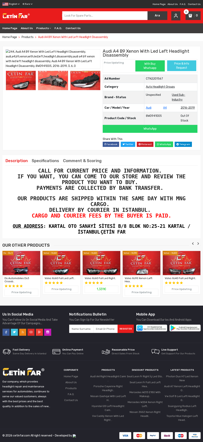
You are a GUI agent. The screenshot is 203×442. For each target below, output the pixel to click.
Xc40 (174, 253)
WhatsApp (150, 128)
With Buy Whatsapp (150, 66)
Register (126, 328)
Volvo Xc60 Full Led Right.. (100, 278)
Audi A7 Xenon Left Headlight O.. (182, 388)
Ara (157, 15)
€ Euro (26, 4)
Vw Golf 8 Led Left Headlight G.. (182, 398)
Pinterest (146, 144)
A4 (165, 107)
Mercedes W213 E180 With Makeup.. (145, 394)
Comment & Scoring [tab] (82, 160)
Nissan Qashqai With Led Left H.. (108, 398)
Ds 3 (10, 253)
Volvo (46, 253)
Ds (4, 253)
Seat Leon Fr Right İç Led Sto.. (145, 376)
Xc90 (134, 253)
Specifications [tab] (45, 160)
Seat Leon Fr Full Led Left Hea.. (145, 384)
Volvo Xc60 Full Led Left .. (60, 278)
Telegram (184, 144)
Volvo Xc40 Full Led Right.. (180, 278)
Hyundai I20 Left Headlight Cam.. (108, 408)
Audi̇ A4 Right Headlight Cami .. (108, 378)
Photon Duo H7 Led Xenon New (182, 378)
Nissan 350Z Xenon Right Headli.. (145, 414)
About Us (173, 4)
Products (42, 28)
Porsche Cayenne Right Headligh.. (108, 388)
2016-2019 (188, 107)
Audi (148, 107)
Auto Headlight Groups (160, 86)
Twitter (129, 144)
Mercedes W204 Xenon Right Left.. (145, 404)
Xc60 (54, 253)
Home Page (159, 4)
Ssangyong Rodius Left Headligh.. (182, 408)
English (12, 4)
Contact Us (194, 4)
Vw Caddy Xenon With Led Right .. (108, 417)
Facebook (111, 144)
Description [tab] (16, 160)
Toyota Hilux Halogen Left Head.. (182, 417)
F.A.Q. (183, 4)
